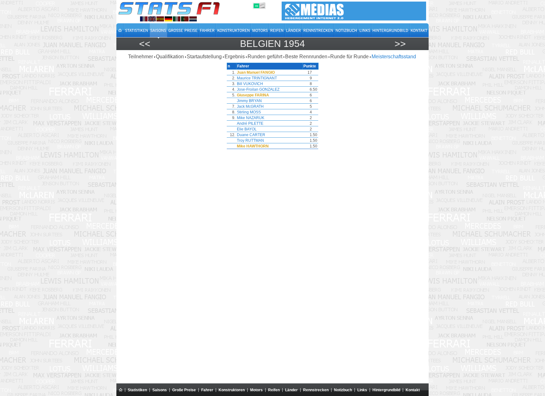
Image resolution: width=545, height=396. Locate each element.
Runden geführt (265, 56)
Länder (291, 390)
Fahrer (207, 390)
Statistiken (137, 390)
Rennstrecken (316, 390)
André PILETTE (250, 123)
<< (144, 43)
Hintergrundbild (386, 390)
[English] (152, 18)
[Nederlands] (193, 18)
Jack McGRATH (250, 106)
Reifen (274, 390)
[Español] (160, 18)
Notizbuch (343, 390)
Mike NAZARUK (250, 118)
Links (362, 390)
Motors (256, 390)
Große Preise (184, 390)
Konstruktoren (232, 390)
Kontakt (413, 390)
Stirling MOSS (249, 112)
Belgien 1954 (272, 43)
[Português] (185, 18)
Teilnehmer (140, 56)
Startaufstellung (204, 56)
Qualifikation (170, 56)
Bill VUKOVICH (250, 84)
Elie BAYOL (247, 129)
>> (400, 43)
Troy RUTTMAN (250, 140)
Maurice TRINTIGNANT (257, 78)
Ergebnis (235, 56)
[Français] (144, 18)
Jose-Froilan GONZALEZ (258, 89)
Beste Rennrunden (306, 56)
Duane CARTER (251, 135)
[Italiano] (176, 18)
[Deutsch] (168, 18)
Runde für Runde (349, 56)
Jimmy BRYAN (249, 101)
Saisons (159, 390)
